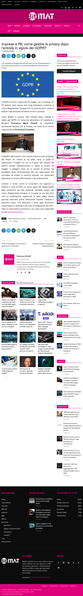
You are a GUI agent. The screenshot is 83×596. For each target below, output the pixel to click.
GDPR (45, 218)
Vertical (66, 26)
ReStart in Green (62, 1)
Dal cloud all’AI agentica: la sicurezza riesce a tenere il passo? (9, 347)
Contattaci (17, 4)
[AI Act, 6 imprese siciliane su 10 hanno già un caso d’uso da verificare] (59, 264)
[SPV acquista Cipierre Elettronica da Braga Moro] (59, 246)
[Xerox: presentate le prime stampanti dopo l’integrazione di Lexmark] (59, 334)
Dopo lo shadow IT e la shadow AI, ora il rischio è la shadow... (44, 526)
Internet (17, 26)
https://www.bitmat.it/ (23, 259)
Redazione (73, 586)
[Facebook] (62, 7)
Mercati (4, 509)
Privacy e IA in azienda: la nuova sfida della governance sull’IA (71, 294)
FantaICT (7, 535)
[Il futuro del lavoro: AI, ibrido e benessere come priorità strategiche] (9, 314)
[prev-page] (3, 377)
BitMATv (10, 1)
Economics (7, 532)
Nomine (4, 512)
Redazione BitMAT (9, 51)
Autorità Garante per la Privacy (16, 218)
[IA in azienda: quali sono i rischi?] (59, 305)
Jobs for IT (7, 525)
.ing (3, 538)
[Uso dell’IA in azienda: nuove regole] (59, 284)
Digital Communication (12, 529)
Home (3, 40)
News (9, 26)
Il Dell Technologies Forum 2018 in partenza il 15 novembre (14, 245)
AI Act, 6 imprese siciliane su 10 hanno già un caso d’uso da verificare (72, 265)
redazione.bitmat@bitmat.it (40, 577)
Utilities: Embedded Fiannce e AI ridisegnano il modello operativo (27, 324)
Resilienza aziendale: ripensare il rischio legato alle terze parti (45, 371)
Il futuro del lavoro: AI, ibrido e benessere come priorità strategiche (9, 324)
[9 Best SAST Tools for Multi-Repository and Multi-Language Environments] (46, 314)
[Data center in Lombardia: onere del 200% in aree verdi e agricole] (59, 393)
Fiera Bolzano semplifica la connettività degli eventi (44, 501)
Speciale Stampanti (7, 4)
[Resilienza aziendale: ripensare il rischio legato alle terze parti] (46, 361)
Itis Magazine (33, 1)
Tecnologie (48, 26)
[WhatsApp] (18, 56)
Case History (37, 26)
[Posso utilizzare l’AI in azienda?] (59, 275)
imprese (4, 221)
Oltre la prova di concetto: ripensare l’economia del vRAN (26, 371)
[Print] (33, 56)
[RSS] (72, 7)
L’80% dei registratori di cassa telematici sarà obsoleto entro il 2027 (71, 414)
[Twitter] (76, 7)
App (9, 31)
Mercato (57, 26)
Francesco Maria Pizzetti (34, 218)
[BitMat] (41, 16)
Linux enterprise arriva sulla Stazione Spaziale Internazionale (71, 369)
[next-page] (6, 377)
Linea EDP (25, 1)
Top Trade (17, 1)
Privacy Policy (64, 586)
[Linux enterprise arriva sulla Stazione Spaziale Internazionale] (59, 368)
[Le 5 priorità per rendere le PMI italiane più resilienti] (9, 361)
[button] (78, 26)
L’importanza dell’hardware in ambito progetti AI (45, 302)
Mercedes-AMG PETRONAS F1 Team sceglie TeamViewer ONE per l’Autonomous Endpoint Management (46, 349)
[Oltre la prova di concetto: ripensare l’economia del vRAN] (28, 361)
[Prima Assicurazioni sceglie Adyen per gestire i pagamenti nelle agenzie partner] (59, 425)
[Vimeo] (79, 7)
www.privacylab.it (15, 211)
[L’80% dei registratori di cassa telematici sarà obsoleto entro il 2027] (59, 414)
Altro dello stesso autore (25, 283)
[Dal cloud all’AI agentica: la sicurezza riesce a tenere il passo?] (9, 337)
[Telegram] (23, 56)
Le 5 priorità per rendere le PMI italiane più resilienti (9, 371)
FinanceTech (6, 542)
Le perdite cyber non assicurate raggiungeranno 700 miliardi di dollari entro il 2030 (71, 468)
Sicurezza (26, 26)
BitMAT (4, 1)
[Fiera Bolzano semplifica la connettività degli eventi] (32, 500)
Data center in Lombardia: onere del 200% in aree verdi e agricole (72, 394)
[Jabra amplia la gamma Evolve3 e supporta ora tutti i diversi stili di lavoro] (59, 323)
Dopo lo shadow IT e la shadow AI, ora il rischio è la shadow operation (27, 302)
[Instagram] (65, 7)
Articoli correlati (8, 283)
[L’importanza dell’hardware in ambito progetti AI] (46, 292)
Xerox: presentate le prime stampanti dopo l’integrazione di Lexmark (72, 335)
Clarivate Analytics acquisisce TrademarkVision (43, 245)
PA (10, 221)
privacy (15, 221)
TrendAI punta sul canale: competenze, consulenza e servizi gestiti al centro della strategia (69, 116)
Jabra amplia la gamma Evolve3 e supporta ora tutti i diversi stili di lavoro (72, 324)
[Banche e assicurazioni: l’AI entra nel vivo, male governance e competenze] (59, 438)
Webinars (16, 31)
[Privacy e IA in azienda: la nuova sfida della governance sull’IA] (59, 293)
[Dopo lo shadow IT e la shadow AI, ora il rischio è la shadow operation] (28, 292)
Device (4, 519)
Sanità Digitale (52, 1)
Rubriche (5, 522)
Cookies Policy (53, 586)
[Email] (28, 56)
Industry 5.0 (42, 1)
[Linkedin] (69, 7)
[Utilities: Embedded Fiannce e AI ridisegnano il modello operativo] (28, 314)
